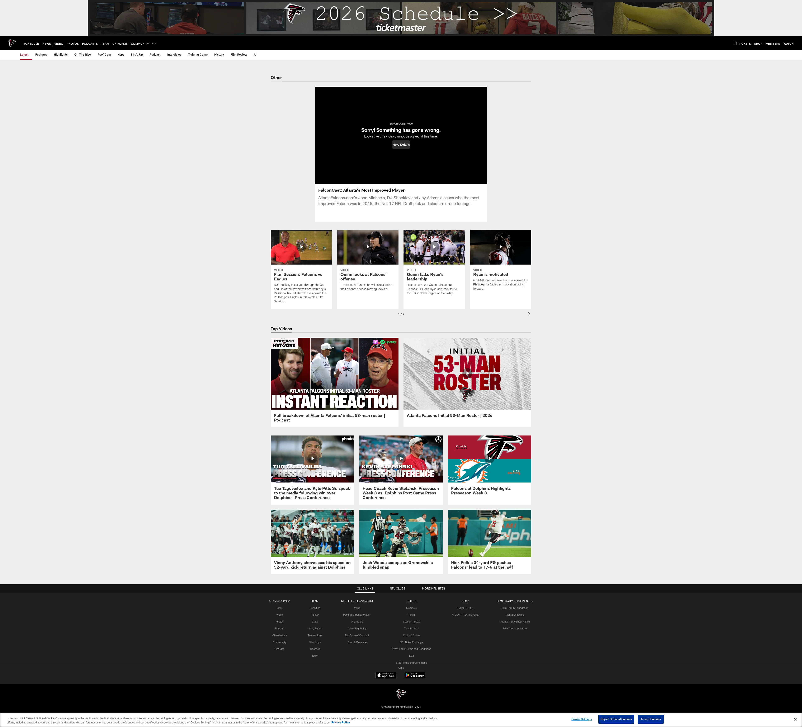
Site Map (279, 648)
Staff (315, 655)
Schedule (315, 607)
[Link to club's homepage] (12, 43)
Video (279, 614)
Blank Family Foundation (514, 607)
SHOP (465, 601)
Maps (357, 607)
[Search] (735, 43)
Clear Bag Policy (357, 628)
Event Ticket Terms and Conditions (411, 648)
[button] (401, 144)
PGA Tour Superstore (515, 628)
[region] (401, 719)
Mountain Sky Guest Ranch (514, 621)
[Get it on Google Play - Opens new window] (415, 677)
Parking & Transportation (357, 614)
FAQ (411, 655)
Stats (315, 621)
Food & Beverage (357, 642)
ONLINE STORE (465, 607)
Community (279, 642)
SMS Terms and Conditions (411, 662)
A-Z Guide (357, 621)
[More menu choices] (154, 43)
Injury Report (315, 628)
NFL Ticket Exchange (411, 642)
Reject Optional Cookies (616, 719)
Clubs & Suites (411, 635)
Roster (315, 614)
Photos (279, 621)
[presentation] (529, 314)
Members (411, 607)
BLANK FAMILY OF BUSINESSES (515, 601)
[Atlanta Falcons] (401, 695)
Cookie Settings (581, 719)
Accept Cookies (651, 719)
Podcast (279, 628)
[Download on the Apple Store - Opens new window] (386, 675)
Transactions (315, 635)
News (280, 607)
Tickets (411, 614)
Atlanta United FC (514, 614)
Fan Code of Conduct (357, 635)
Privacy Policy (340, 722)
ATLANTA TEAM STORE (465, 614)
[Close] (795, 719)
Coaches (315, 648)
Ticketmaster (411, 628)
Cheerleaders (279, 635)
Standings (315, 642)
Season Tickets (411, 621)
